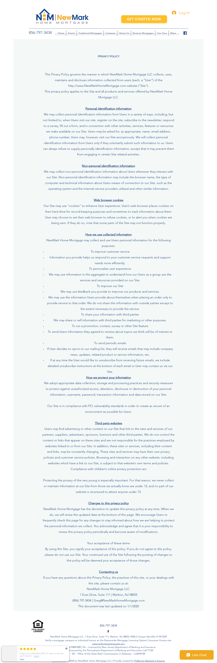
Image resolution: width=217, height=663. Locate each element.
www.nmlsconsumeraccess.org (108, 643)
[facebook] (185, 33)
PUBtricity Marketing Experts (149, 660)
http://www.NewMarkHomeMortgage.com (97, 86)
